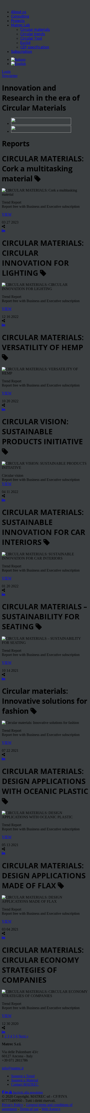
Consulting (20, 16)
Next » (23, 1036)
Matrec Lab (20, 25)
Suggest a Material (24, 1080)
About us (18, 12)
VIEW (7, 214)
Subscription (21, 51)
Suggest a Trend (23, 1076)
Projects (18, 21)
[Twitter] (7, 1092)
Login (6, 72)
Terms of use (29, 1109)
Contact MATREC (25, 1084)
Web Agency (51, 1109)
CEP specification (34, 47)
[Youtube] (11, 1092)
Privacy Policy (12, 1105)
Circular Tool (31, 38)
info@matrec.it (13, 1068)
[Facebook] (3, 1092)
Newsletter (10, 76)
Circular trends (32, 34)
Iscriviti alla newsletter (28, 1092)
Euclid (25, 43)
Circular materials (35, 29)
